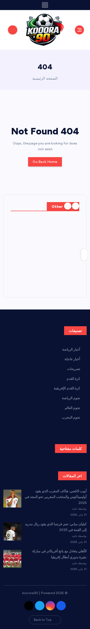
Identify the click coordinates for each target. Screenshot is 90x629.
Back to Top (43, 620)
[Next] (67, 206)
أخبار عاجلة (72, 359)
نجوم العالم (72, 408)
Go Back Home (45, 162)
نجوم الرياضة (71, 398)
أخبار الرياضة (71, 350)
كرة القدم (73, 379)
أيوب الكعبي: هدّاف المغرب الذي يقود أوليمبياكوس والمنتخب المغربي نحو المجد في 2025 (56, 497)
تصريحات (73, 369)
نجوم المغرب (71, 417)
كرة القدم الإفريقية (67, 388)
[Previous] (75, 206)
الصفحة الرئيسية (44, 78)
